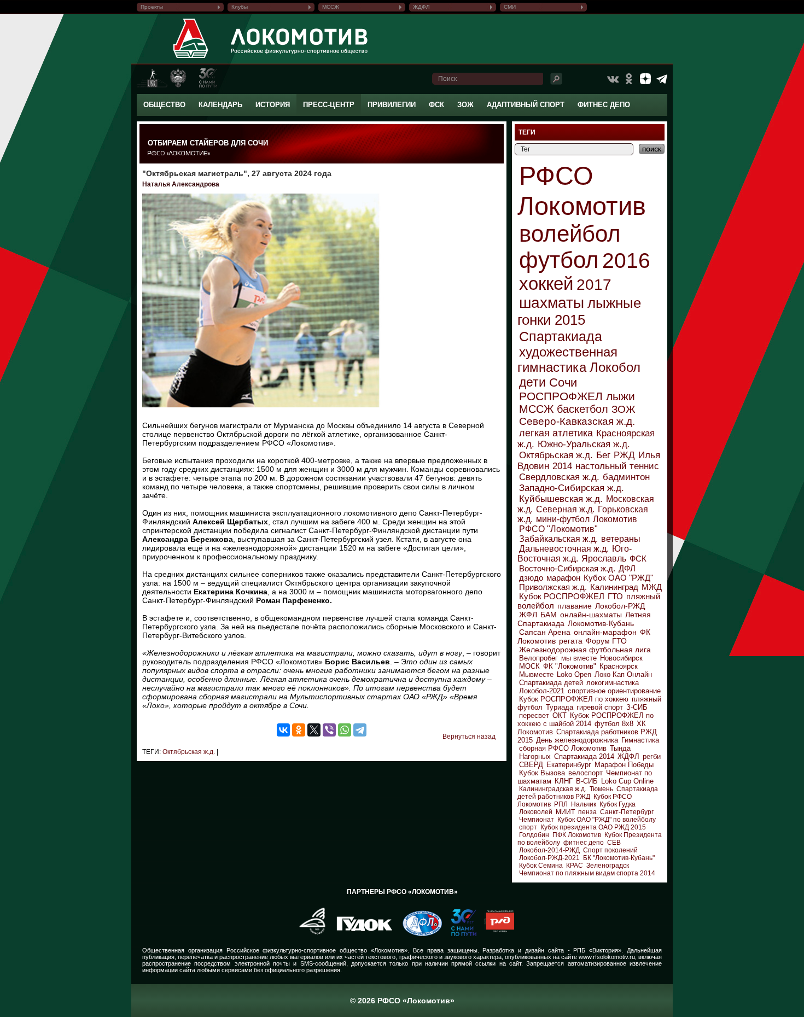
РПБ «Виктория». (598, 950)
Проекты (152, 7)
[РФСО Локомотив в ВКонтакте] (612, 78)
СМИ (510, 7)
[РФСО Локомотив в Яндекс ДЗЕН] (645, 78)
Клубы (239, 7)
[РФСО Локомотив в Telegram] (661, 78)
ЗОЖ (465, 105)
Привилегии (392, 105)
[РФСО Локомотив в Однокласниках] (629, 78)
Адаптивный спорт (525, 105)
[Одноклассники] (298, 730)
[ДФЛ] (418, 934)
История (272, 105)
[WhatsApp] (344, 730)
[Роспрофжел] (309, 934)
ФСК (436, 105)
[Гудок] (360, 934)
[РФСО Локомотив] (191, 58)
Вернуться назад (469, 736)
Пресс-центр (328, 105)
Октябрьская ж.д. (188, 752)
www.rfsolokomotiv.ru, (608, 957)
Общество (164, 105)
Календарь (220, 105)
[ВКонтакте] (283, 730)
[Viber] (329, 730)
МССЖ (330, 7)
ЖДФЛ (421, 7)
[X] (314, 730)
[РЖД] (495, 934)
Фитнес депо (604, 105)
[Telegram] (359, 730)
